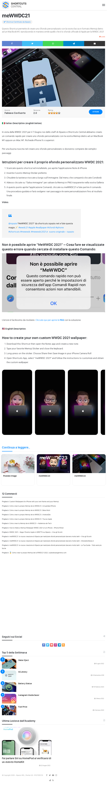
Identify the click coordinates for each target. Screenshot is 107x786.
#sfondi (51, 227)
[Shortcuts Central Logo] (16, 5)
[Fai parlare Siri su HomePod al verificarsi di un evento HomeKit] (26, 741)
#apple (31, 227)
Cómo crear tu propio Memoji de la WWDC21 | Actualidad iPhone (32, 506)
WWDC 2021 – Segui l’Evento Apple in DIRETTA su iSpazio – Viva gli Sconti (35, 532)
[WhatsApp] (53, 43)
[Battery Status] (9, 687)
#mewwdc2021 (38, 231)
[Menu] (103, 5)
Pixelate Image (10, 476)
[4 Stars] (56, 113)
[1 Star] (49, 113)
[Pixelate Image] (17, 463)
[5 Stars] (59, 113)
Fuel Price (22, 707)
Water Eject (23, 660)
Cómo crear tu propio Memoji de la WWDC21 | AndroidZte (29, 515)
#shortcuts (14, 231)
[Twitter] (32, 43)
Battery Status (25, 683)
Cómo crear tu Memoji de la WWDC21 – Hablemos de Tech (30, 523)
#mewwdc (25, 231)
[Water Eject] (9, 664)
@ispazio (12, 223)
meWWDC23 (44, 476)
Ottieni (96, 112)
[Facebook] (12, 43)
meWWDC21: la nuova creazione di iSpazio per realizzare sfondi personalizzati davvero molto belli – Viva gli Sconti (50, 536)
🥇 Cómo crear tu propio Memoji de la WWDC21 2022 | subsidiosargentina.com (37, 553)
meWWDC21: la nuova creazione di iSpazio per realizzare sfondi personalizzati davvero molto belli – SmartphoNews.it (51, 541)
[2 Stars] (51, 113)
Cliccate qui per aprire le (49, 320)
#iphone (59, 227)
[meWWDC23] (53, 463)
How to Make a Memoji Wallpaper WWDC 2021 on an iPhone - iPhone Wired (36, 528)
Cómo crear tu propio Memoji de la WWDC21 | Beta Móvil (29, 510)
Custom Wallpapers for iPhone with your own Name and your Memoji (34, 502)
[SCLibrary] (9, 675)
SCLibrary (22, 672)
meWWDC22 (80, 476)
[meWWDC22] (89, 463)
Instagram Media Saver (28, 695)
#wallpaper (41, 227)
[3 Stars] (54, 113)
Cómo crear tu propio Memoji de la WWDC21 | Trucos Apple (30, 519)
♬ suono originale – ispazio (60, 231)
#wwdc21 (23, 227)
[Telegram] (73, 43)
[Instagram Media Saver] (9, 699)
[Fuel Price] (9, 710)
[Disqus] (53, 593)
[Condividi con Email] (94, 43)
